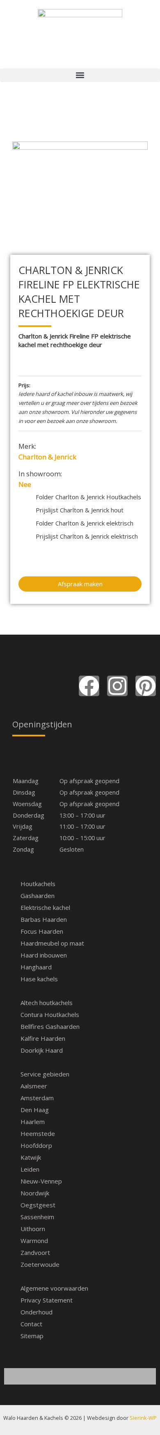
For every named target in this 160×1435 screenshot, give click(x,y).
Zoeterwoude (40, 1264)
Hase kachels (39, 979)
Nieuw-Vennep (41, 1181)
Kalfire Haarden (43, 1038)
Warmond (34, 1240)
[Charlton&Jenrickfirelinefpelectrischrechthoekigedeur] (80, 187)
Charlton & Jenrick (47, 457)
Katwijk (31, 1157)
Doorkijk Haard (42, 1050)
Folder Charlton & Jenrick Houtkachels (88, 497)
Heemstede (38, 1133)
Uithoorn (33, 1229)
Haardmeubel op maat (52, 943)
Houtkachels (38, 884)
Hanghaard (36, 967)
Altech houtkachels (47, 1003)
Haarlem (33, 1121)
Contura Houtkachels (50, 1014)
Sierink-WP (143, 1417)
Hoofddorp (36, 1145)
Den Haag (35, 1110)
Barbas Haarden (44, 919)
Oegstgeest (38, 1205)
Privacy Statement (47, 1300)
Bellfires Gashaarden (50, 1026)
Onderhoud (37, 1312)
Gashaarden (38, 895)
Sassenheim (37, 1217)
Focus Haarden (42, 931)
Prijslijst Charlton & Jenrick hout (79, 510)
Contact (31, 1324)
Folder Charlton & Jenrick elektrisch (84, 523)
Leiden (30, 1169)
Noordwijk (35, 1193)
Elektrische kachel (45, 907)
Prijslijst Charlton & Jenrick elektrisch (87, 536)
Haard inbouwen (44, 955)
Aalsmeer (34, 1086)
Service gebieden (45, 1074)
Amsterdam (37, 1098)
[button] (80, 75)
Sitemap (32, 1336)
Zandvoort (35, 1252)
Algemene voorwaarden (54, 1288)
